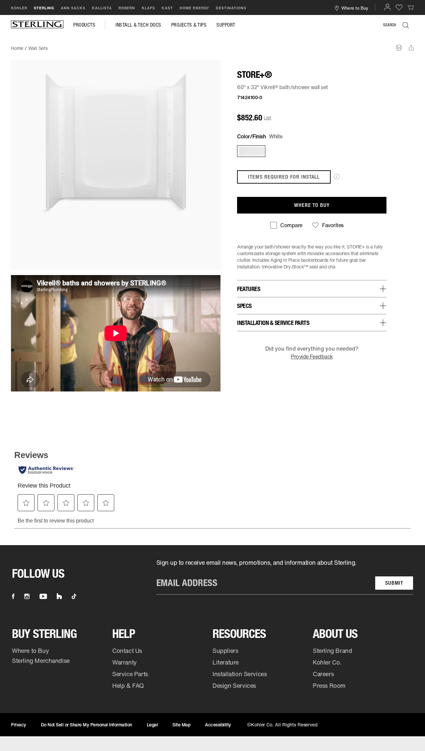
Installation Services (239, 674)
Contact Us (127, 650)
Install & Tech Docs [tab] (138, 25)
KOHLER (19, 8)
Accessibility (218, 724)
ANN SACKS (73, 8)
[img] (37, 25)
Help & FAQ (128, 685)
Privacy (18, 724)
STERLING (44, 8)
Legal (152, 724)
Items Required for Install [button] (284, 177)
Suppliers (225, 650)
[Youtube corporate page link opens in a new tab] (43, 596)
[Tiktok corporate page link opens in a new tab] (74, 596)
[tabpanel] (212, 45)
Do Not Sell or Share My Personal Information (86, 724)
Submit (394, 583)
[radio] (250, 151)
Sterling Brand (332, 650)
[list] (284, 576)
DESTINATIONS (231, 8)
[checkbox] (286, 225)
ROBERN (127, 8)
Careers (323, 674)
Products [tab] (84, 25)
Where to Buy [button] (354, 7)
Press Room (329, 685)
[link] (410, 7)
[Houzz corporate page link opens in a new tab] (59, 596)
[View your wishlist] (399, 7)
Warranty (124, 662)
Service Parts (130, 674)
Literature (225, 662)
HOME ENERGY (194, 8)
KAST (167, 8)
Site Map (181, 724)
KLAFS (148, 8)
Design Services (234, 685)
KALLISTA (102, 8)
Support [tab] (225, 25)
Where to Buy (30, 650)
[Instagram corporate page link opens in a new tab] (27, 596)
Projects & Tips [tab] (189, 25)
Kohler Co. (327, 662)
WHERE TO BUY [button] (312, 205)
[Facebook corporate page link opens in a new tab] (13, 596)
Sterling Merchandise (41, 660)
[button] (387, 7)
